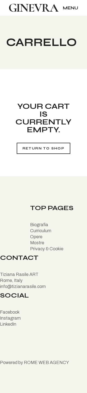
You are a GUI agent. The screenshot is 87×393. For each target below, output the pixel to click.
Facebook (10, 312)
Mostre (37, 242)
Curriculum (40, 230)
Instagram (10, 318)
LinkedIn (8, 324)
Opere (36, 236)
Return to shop (44, 148)
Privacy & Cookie (46, 248)
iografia (40, 224)
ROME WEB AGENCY (46, 362)
